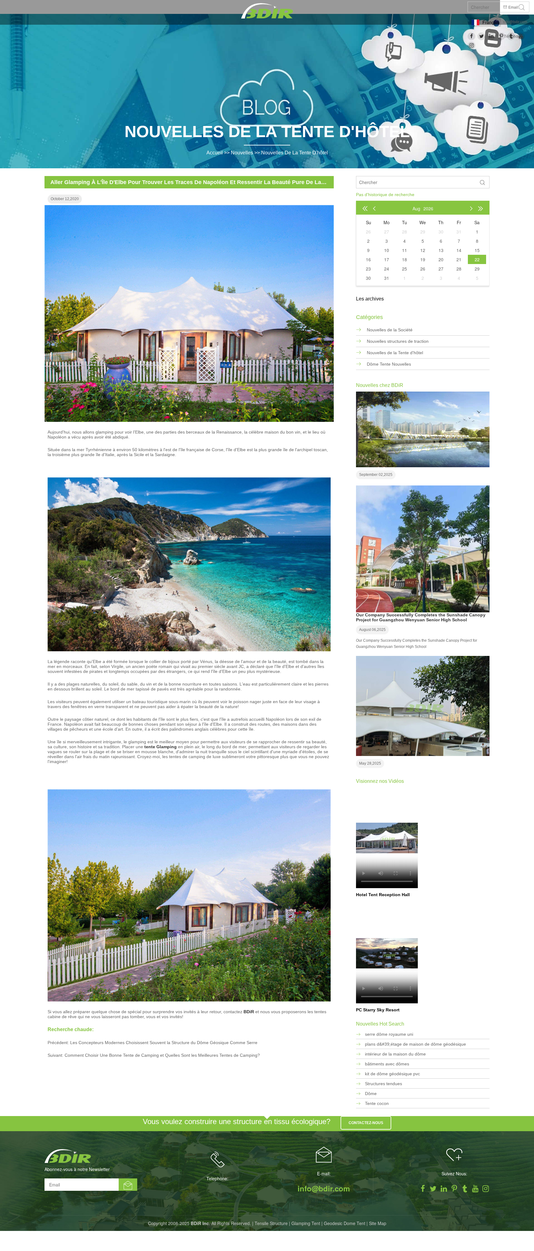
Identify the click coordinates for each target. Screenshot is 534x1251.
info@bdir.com (515, 22)
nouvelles (242, 152)
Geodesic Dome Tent (344, 1223)
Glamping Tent (305, 1223)
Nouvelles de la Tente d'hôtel (294, 152)
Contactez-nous (366, 1123)
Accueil (214, 152)
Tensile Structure (271, 1223)
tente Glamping (160, 746)
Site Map (377, 1223)
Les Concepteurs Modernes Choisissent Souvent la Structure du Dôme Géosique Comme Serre (163, 1042)
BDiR (249, 1011)
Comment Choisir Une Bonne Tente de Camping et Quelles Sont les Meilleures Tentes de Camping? (162, 1055)
